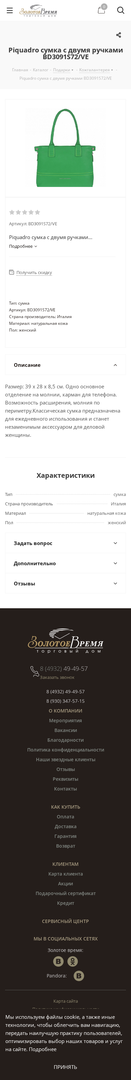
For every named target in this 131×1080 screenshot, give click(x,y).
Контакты (65, 788)
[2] (18, 212)
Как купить (65, 807)
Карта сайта (65, 1001)
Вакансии (65, 730)
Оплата (65, 816)
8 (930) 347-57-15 (65, 701)
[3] (25, 212)
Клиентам (65, 864)
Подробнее (42, 1049)
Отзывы (65, 769)
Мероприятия (65, 720)
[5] (38, 212)
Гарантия (65, 836)
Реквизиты (65, 779)
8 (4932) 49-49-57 (65, 691)
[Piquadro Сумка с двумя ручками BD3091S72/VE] (65, 148)
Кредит (65, 903)
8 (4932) (64, 668)
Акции (65, 883)
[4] (31, 212)
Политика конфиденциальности (65, 749)
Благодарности (65, 740)
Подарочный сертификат (66, 893)
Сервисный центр (65, 921)
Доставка (66, 826)
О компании (65, 710)
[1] (12, 212)
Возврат (65, 846)
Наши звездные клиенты (65, 759)
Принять (65, 1067)
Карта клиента (65, 874)
